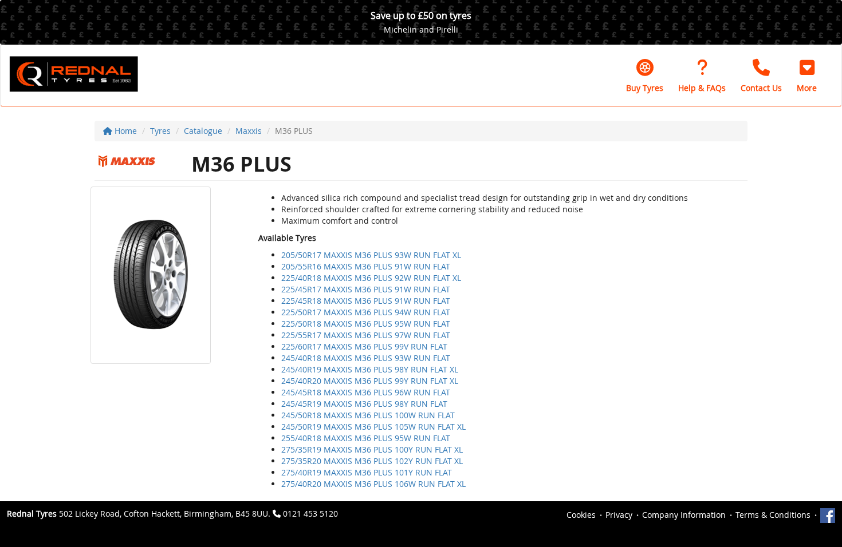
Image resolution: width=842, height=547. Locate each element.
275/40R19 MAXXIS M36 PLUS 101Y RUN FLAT (366, 472)
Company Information (684, 514)
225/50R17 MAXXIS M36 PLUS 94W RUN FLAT (365, 312)
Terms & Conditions (772, 514)
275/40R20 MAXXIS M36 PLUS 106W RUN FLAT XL (373, 483)
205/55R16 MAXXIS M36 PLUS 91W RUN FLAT (365, 266)
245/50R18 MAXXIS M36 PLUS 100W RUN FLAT (368, 415)
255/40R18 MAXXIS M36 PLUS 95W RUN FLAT (365, 438)
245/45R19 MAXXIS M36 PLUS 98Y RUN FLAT (364, 403)
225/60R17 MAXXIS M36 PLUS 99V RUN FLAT (364, 346)
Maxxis (248, 130)
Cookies (581, 514)
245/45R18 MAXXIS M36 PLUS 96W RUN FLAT (365, 392)
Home (124, 130)
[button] (806, 75)
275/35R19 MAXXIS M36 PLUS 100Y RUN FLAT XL (372, 449)
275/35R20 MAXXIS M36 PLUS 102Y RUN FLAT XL (372, 460)
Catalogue (203, 130)
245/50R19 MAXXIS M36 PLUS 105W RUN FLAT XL (373, 426)
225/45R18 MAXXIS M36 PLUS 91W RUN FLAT (365, 300)
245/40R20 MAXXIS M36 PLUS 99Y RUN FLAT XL (369, 380)
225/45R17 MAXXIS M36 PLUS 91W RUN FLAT (365, 289)
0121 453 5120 (310, 513)
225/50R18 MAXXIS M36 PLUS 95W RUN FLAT (365, 323)
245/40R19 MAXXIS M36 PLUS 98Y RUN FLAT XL (369, 369)
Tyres (160, 130)
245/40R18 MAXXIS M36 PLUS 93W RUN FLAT (365, 357)
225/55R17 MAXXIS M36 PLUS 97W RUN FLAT (365, 335)
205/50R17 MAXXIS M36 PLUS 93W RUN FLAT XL (371, 254)
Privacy (618, 514)
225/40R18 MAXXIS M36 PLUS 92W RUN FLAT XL (371, 277)
